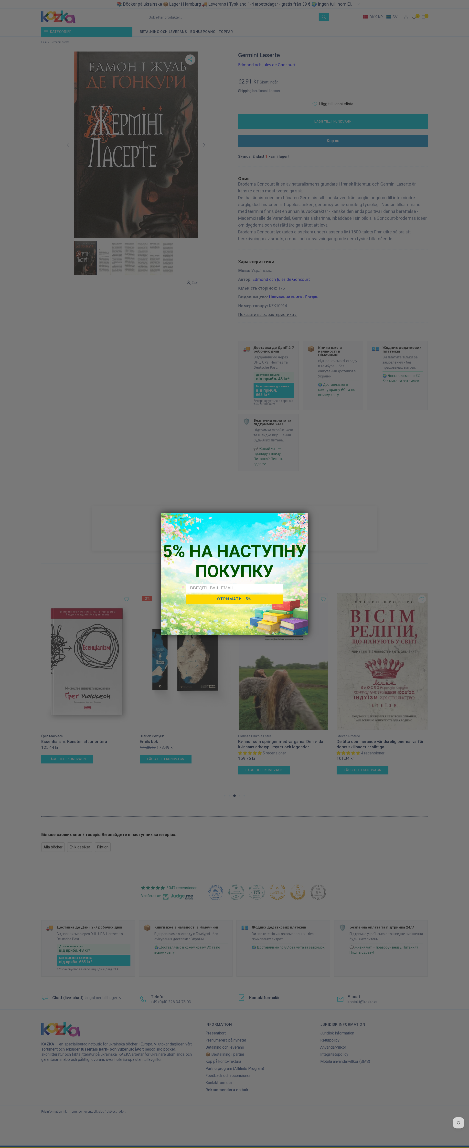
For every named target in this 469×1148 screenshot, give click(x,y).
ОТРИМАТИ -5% (234, 599)
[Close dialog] (301, 520)
